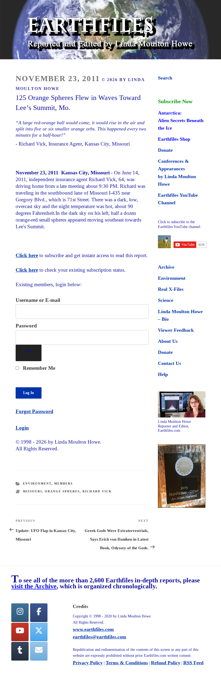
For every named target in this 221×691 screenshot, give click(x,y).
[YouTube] (20, 632)
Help (163, 374)
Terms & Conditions (127, 662)
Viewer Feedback (176, 330)
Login (22, 428)
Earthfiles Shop (174, 139)
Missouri (32, 491)
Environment (37, 483)
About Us (168, 341)
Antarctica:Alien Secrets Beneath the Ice (180, 120)
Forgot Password (34, 411)
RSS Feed (193, 662)
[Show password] (29, 353)
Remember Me (38, 368)
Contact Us (169, 363)
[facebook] (38, 612)
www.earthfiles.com (93, 629)
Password (26, 326)
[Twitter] (38, 632)
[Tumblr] (20, 651)
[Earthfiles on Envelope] (38, 651)
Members (63, 483)
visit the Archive (34, 586)
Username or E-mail (38, 300)
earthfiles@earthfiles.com (99, 637)
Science (165, 300)
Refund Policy (165, 662)
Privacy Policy (88, 662)
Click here (27, 255)
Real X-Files (171, 289)
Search (165, 78)
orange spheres (62, 491)
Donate (165, 150)
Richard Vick (97, 491)
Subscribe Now (175, 101)
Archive (166, 267)
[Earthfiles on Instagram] (20, 612)
